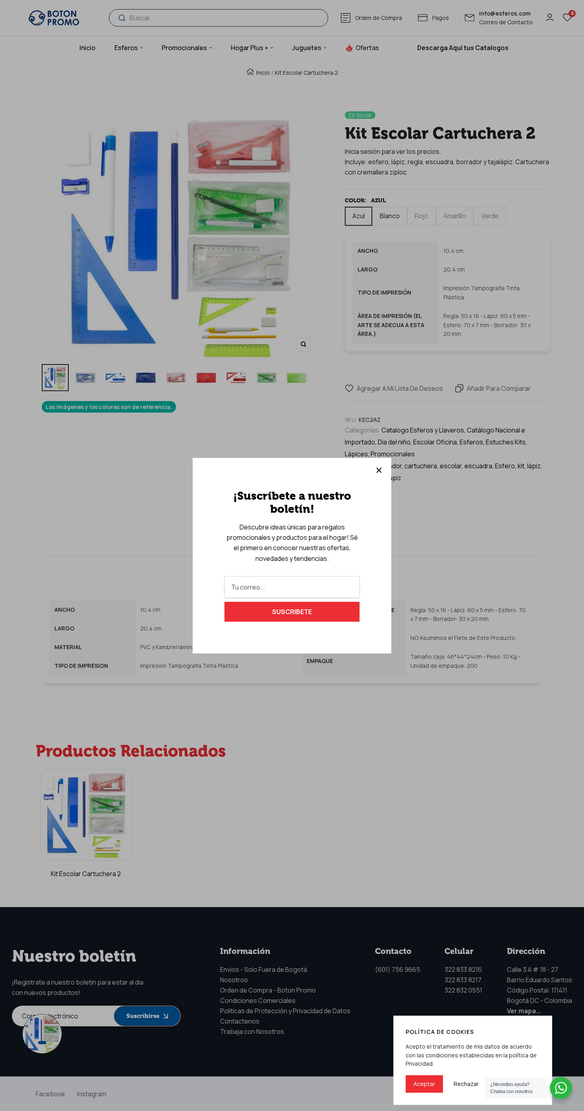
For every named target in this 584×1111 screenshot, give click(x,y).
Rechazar (466, 1084)
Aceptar (424, 1084)
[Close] (379, 470)
